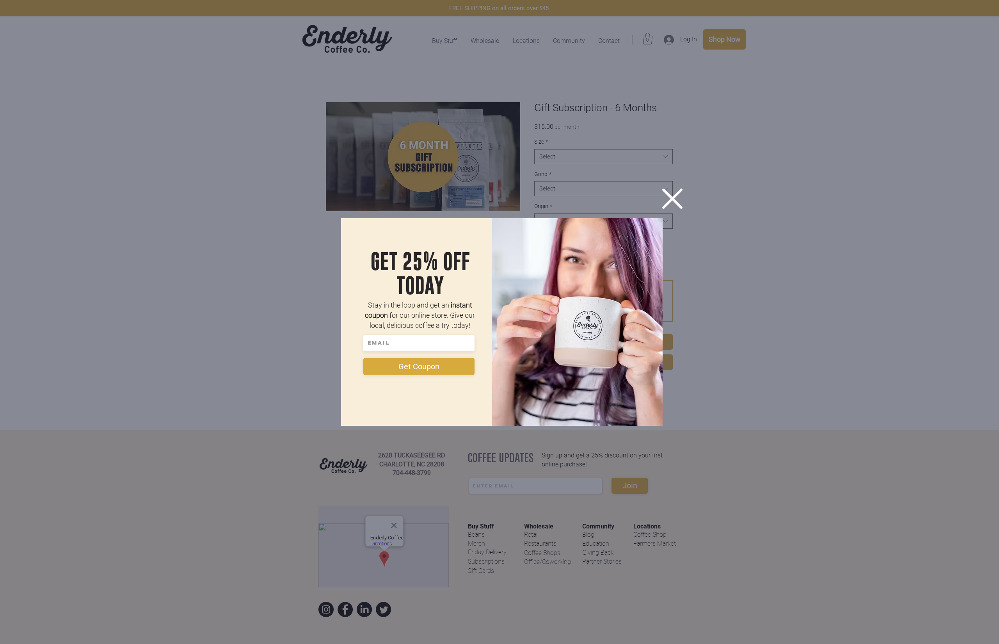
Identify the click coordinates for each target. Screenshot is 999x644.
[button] (672, 199)
